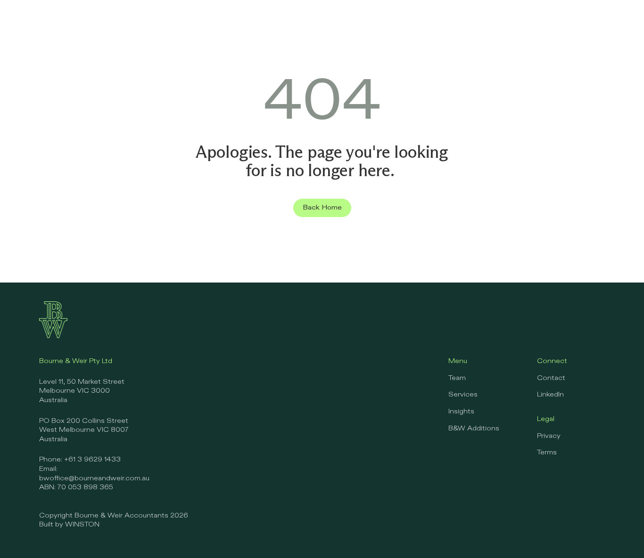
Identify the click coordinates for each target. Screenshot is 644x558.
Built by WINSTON (69, 524)
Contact (551, 378)
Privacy (549, 436)
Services (463, 394)
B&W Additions (473, 428)
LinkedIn (550, 394)
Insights (461, 411)
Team (457, 378)
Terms (547, 452)
